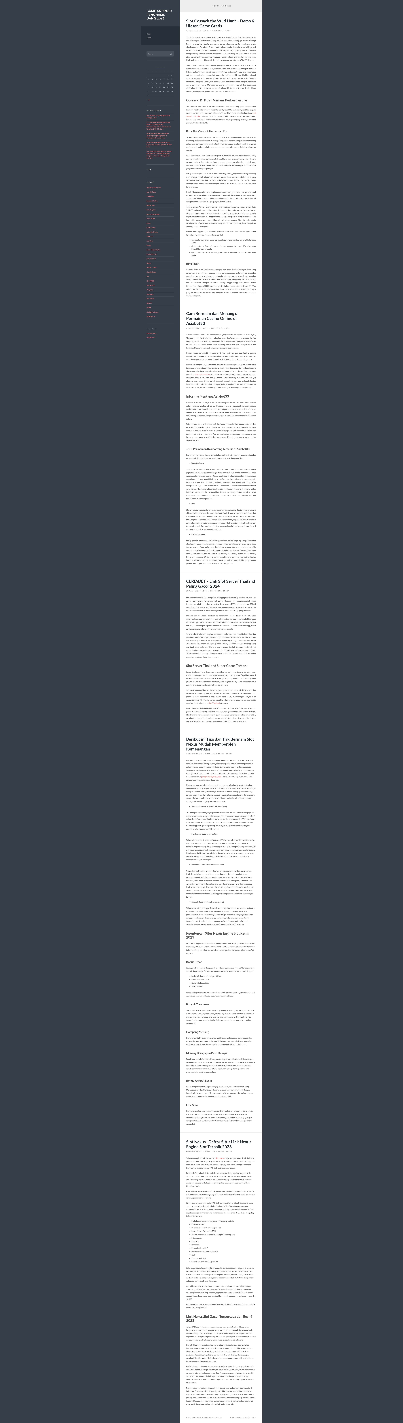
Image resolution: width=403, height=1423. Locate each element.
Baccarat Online (152, 201)
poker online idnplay (153, 250)
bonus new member (153, 214)
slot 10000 (150, 281)
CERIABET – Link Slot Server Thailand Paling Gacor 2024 (220, 583)
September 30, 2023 (194, 754)
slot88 (149, 307)
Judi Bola (150, 241)
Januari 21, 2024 (193, 328)
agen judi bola (151, 192)
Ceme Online (151, 228)
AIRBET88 (150, 196)
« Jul (148, 100)
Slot (148, 276)
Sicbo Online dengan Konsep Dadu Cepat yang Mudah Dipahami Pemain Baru (159, 144)
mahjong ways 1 (152, 333)
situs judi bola (151, 272)
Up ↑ (254, 1417)
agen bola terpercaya (154, 187)
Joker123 (150, 236)
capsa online (151, 219)
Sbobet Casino (151, 267)
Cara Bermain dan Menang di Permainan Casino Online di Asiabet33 (212, 318)
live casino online (202, 374)
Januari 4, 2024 (192, 591)
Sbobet (149, 263)
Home (149, 34)
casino (149, 223)
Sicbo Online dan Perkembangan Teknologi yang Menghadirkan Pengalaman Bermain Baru (158, 135)
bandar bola (151, 205)
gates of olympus (152, 232)
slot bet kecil (151, 337)
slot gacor (150, 290)
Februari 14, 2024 (193, 31)
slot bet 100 (151, 285)
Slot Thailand (214, 703)
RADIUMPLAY (152, 254)
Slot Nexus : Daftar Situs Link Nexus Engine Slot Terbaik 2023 (218, 1144)
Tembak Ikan (151, 316)
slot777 (149, 303)
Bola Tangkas (151, 210)
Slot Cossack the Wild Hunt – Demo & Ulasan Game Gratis (220, 23)
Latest (149, 37)
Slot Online (150, 299)
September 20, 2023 (194, 1151)
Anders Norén (244, 1417)
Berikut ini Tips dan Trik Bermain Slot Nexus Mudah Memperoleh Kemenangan (220, 744)
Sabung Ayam (151, 259)
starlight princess (153, 312)
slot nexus (150, 294)
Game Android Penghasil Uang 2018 (159, 14)
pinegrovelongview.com (211, 777)
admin (206, 31)
